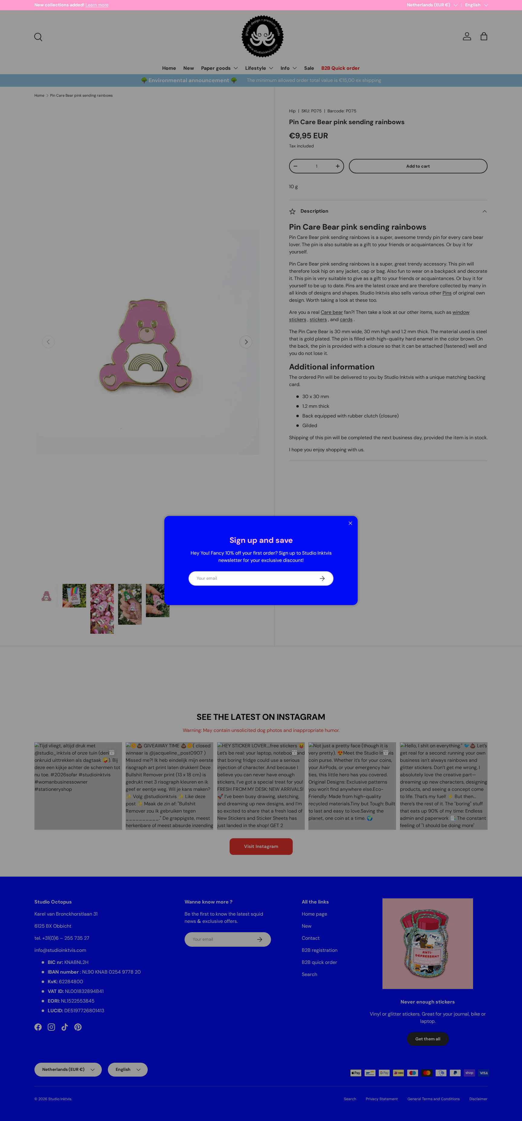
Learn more (96, 5)
